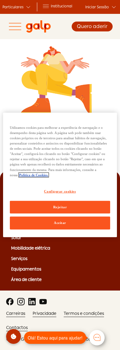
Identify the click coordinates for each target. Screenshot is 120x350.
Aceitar (60, 223)
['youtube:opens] (43, 301)
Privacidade (44, 313)
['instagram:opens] (21, 301)
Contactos (17, 327)
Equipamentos (26, 269)
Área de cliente (26, 279)
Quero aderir (92, 26)
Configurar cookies (60, 191)
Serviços (19, 258)
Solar (16, 237)
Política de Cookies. (33, 175)
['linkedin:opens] (32, 301)
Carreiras (15, 313)
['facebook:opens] (10, 301)
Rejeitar (60, 207)
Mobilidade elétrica (30, 248)
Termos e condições (84, 313)
